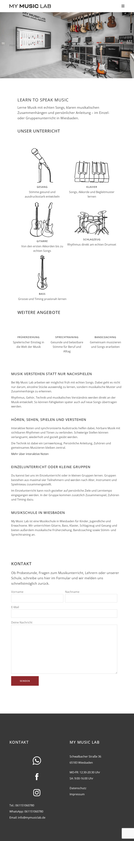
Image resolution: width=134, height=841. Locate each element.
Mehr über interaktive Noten (30, 454)
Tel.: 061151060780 (21, 805)
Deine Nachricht (21, 622)
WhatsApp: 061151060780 (26, 811)
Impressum (77, 794)
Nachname (72, 592)
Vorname (17, 592)
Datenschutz (78, 788)
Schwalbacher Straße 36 (85, 756)
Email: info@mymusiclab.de (27, 817)
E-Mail (15, 607)
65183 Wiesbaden (81, 762)
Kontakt (19, 742)
